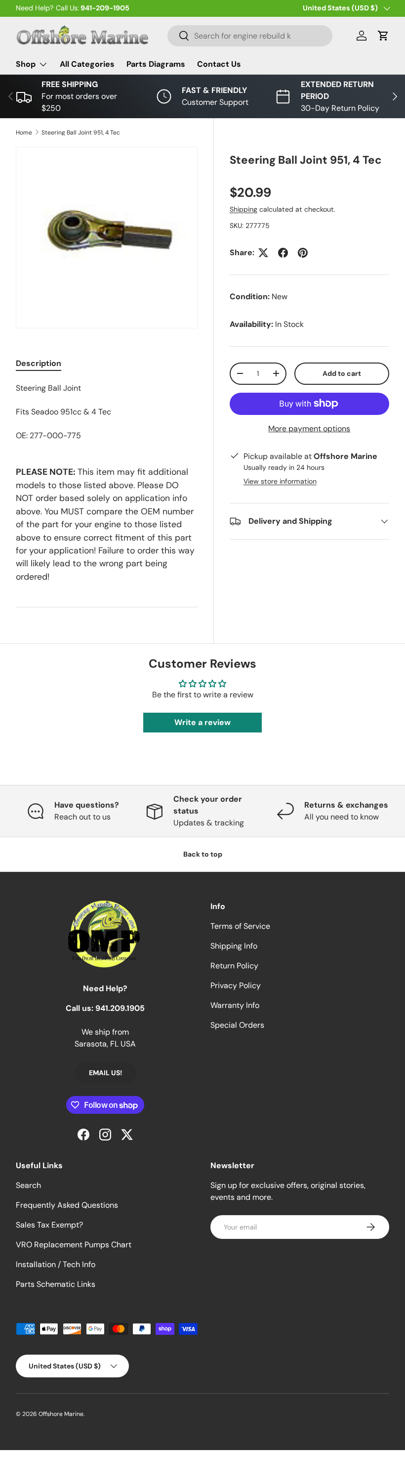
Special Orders (237, 1025)
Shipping (243, 209)
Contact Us (219, 64)
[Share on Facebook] (283, 253)
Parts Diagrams (155, 64)
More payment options (309, 428)
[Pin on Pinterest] (303, 253)
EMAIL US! (105, 1072)
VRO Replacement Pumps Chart (73, 1244)
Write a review (202, 722)
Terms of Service (240, 926)
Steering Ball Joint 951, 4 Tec (80, 133)
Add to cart (342, 373)
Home (24, 133)
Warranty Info (234, 1005)
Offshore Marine (61, 1414)
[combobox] (250, 35)
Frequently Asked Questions (67, 1205)
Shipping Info (233, 946)
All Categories (87, 64)
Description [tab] (38, 363)
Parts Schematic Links (55, 1284)
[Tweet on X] (263, 253)
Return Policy (234, 965)
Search (28, 1185)
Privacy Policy (235, 985)
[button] (383, 35)
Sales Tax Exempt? (49, 1225)
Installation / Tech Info (55, 1264)
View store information (280, 481)
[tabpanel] (107, 412)
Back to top (202, 854)
